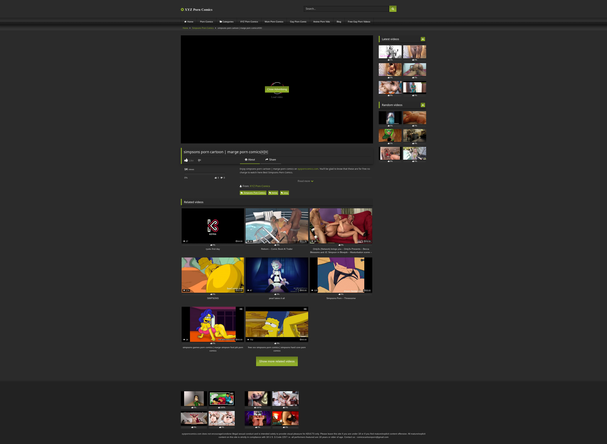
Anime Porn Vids (321, 21)
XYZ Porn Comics (198, 10)
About (251, 159)
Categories (228, 21)
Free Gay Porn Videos (359, 21)
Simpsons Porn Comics (203, 28)
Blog (339, 21)
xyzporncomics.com (308, 168)
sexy (286, 193)
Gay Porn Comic (298, 21)
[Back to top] (597, 435)
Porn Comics (206, 21)
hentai (274, 193)
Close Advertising (277, 89)
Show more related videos (277, 361)
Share (272, 159)
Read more (304, 181)
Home (190, 21)
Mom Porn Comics (274, 21)
